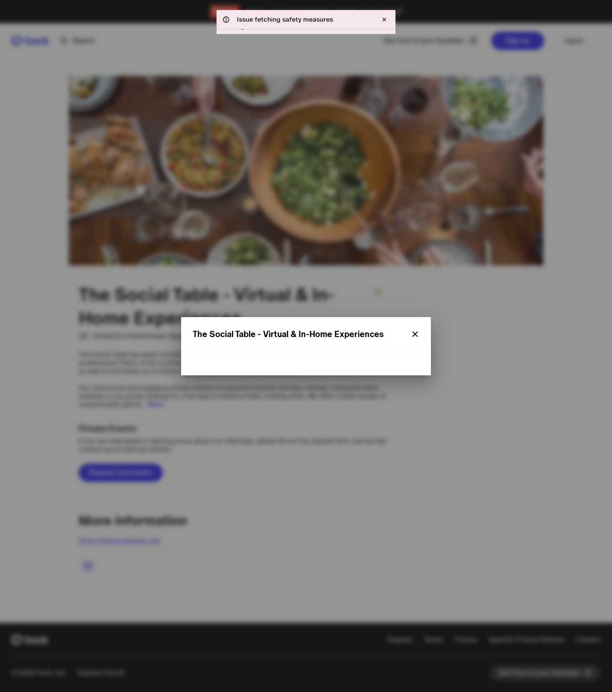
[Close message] (384, 19)
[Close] (415, 334)
